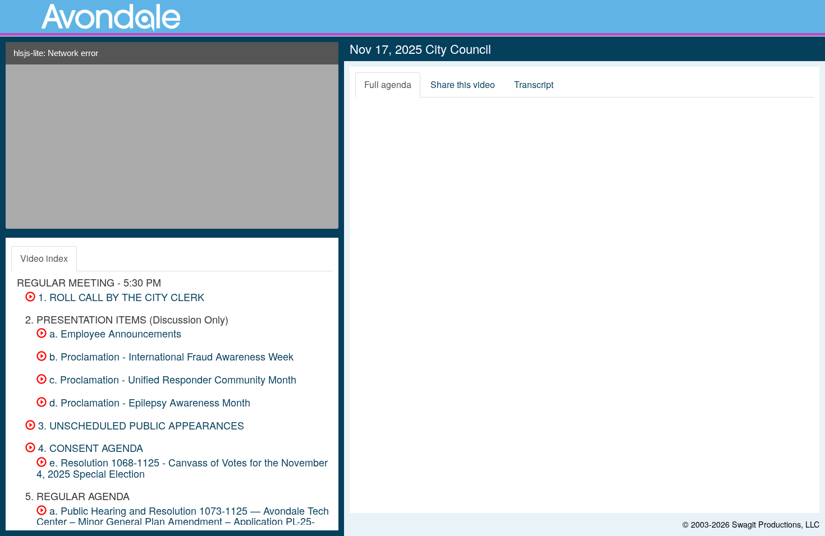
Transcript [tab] (533, 84)
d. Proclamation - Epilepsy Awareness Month (148, 402)
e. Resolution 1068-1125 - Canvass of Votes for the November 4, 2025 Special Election (182, 467)
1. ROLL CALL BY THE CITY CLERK (119, 296)
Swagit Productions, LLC (775, 524)
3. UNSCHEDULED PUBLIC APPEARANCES (139, 425)
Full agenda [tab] (387, 84)
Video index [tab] (44, 258)
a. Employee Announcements (114, 333)
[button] (325, 57)
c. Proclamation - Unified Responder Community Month (171, 379)
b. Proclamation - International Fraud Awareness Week (170, 356)
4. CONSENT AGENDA (89, 447)
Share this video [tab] (462, 84)
